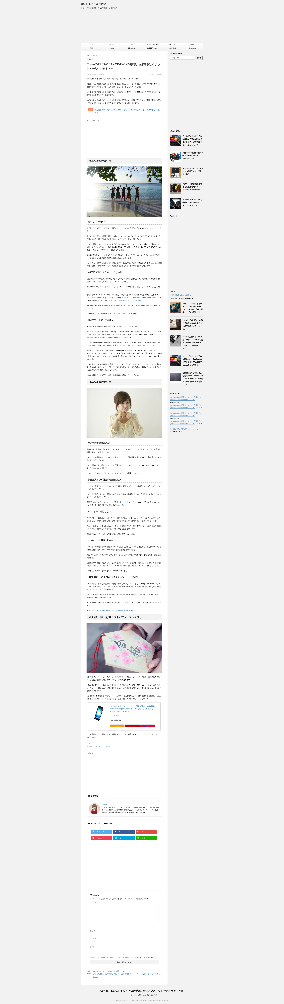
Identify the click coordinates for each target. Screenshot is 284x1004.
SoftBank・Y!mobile (152, 45)
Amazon (117, 726)
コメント (94, 902)
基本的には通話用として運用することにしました (138, 345)
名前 (92, 931)
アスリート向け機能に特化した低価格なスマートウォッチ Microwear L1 (192, 187)
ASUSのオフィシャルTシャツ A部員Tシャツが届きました (192, 171)
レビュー (91, 743)
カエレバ (118, 715)
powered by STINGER (161, 1000)
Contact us (192, 48)
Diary (91, 45)
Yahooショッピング (148, 726)
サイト (92, 947)
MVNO (192, 45)
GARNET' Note (152, 48)
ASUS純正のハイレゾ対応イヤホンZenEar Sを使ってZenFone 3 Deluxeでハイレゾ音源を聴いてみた (192, 342)
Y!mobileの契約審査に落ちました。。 (183, 429)
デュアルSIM (105, 746)
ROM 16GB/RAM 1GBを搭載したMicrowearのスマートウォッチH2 (192, 202)
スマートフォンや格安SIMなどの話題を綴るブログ (142, 995)
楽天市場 (132, 726)
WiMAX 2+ (172, 45)
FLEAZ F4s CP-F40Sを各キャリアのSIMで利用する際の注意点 (115, 610)
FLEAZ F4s (97, 746)
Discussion (131, 48)
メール (93, 939)
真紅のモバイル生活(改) (94, 3)
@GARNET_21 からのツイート (182, 295)
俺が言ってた (120, 505)
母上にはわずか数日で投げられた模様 (128, 300)
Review (111, 48)
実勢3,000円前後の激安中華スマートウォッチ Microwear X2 (192, 155)
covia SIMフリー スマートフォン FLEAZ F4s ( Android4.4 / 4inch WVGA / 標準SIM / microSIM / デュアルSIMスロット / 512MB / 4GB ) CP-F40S (133, 708)
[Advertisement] (142, 27)
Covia (90, 746)
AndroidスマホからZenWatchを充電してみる (109, 971)
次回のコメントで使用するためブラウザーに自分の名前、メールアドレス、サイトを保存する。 (123, 957)
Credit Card (172, 48)
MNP (91, 48)
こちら (140, 812)
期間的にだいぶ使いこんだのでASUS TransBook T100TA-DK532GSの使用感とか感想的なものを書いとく (192, 378)
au (132, 45)
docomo (111, 45)
